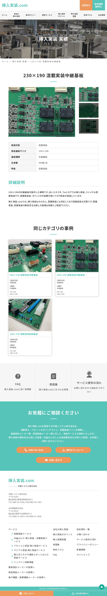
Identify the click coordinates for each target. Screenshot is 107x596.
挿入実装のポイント (63, 534)
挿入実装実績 (74, 15)
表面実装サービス (22, 533)
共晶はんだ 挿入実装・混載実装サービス (30, 540)
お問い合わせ (55, 460)
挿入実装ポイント (61, 15)
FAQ (55, 554)
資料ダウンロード (75, 450)
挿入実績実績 (59, 539)
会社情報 (101, 15)
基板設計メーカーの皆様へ (21, 567)
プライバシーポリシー (88, 544)
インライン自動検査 (24, 562)
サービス (12, 529)
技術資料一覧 (83, 529)
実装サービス (47, 15)
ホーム (4, 15)
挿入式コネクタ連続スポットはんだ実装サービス (31, 556)
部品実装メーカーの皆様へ (21, 572)
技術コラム (88, 15)
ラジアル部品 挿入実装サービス (29, 550)
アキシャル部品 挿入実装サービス (30, 545)
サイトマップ (83, 554)
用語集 (56, 544)
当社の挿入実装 (16, 15)
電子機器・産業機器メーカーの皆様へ (27, 577)
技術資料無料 (82, 593)
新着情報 (81, 549)
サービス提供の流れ (86, 539)
